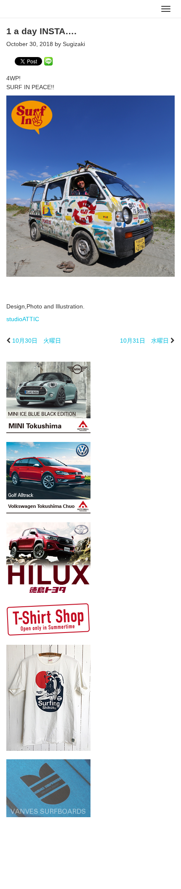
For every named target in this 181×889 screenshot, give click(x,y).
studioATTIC (22, 319)
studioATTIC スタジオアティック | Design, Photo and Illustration (40, 9)
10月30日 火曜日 (36, 340)
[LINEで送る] (48, 60)
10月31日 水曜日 (144, 340)
